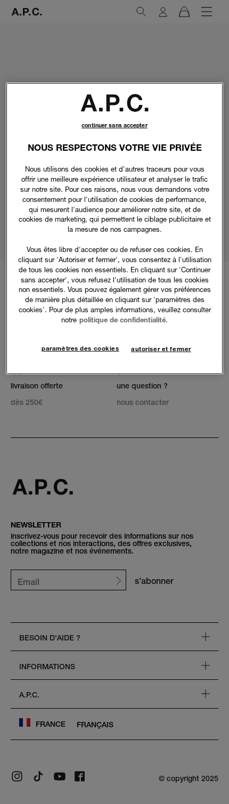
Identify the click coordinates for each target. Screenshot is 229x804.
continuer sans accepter (114, 125)
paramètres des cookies (80, 348)
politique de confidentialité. (123, 319)
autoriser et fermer (161, 349)
